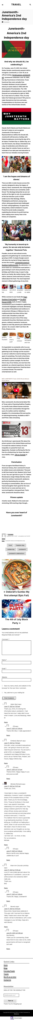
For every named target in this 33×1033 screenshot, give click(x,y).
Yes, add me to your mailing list (14, 692)
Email (4, 668)
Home (3, 540)
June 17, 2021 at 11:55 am (12, 870)
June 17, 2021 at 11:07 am (12, 786)
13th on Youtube (20, 454)
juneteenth (22, 549)
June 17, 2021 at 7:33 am (12, 706)
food (10, 545)
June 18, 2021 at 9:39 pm (14, 933)
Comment (5, 639)
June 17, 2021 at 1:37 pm (14, 769)
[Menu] (2, 4)
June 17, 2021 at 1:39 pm (14, 894)
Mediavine (16, 1013)
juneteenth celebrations (16, 553)
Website (4, 677)
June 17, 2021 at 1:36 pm (14, 728)
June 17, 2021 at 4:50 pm (12, 909)
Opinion (3, 538)
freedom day (20, 545)
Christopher (10, 534)
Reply (6, 722)
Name (4, 660)
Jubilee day (11, 549)
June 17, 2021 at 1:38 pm (14, 851)
